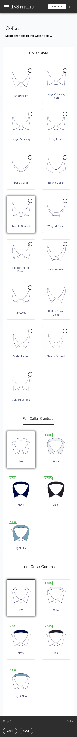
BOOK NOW (57, 6)
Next (26, 731)
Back (10, 731)
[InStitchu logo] (23, 6)
